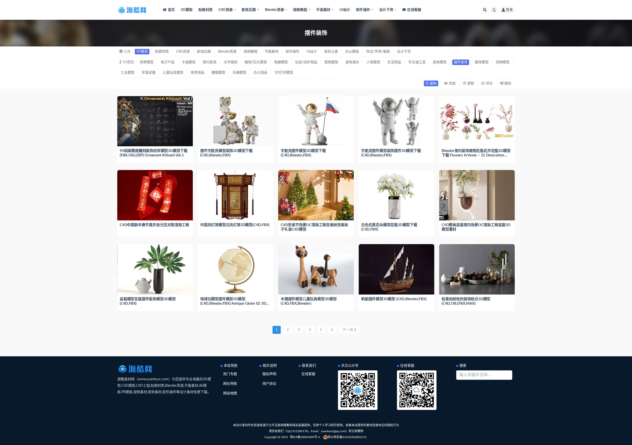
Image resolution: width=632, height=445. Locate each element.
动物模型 (503, 62)
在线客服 (414, 10)
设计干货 (404, 51)
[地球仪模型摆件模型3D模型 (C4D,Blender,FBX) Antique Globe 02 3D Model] (235, 269)
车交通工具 (417, 62)
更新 (470, 83)
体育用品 (197, 72)
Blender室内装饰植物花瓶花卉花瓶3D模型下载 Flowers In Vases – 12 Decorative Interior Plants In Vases (476, 155)
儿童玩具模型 (173, 72)
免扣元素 (331, 51)
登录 (509, 10)
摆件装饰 (461, 62)
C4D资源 (183, 51)
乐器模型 (239, 72)
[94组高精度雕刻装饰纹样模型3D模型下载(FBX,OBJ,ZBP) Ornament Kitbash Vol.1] (155, 121)
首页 (171, 10)
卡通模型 (189, 62)
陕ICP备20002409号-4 (305, 437)
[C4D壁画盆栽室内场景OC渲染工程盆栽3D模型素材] (477, 195)
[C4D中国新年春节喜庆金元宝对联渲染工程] (155, 195)
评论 (489, 83)
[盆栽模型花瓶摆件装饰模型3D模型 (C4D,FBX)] (155, 269)
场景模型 (147, 62)
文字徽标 (230, 62)
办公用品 (260, 72)
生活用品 (394, 62)
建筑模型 (331, 62)
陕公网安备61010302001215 (347, 437)
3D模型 (187, 10)
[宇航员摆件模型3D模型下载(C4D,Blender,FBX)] (316, 121)
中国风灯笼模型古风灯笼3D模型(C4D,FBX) (234, 225)
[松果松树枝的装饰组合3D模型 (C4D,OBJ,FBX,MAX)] (477, 269)
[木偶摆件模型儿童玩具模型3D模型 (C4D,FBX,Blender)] (316, 269)
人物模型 (373, 62)
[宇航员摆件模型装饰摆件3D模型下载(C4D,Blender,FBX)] (396, 121)
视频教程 (250, 51)
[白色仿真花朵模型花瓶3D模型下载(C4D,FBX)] (396, 195)
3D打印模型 (284, 72)
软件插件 (292, 51)
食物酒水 (352, 62)
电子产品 (168, 62)
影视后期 (204, 51)
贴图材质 (205, 10)
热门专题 (230, 374)
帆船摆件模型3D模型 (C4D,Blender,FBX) (393, 299)
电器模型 (281, 62)
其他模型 (440, 62)
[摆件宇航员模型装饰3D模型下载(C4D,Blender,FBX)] (235, 121)
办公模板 (352, 51)
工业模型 (128, 72)
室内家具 (210, 62)
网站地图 (230, 393)
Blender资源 (227, 51)
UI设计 (344, 10)
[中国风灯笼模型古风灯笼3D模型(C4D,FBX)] (235, 195)
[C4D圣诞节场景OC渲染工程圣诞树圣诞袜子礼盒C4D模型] (316, 195)
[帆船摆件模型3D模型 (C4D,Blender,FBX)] (396, 269)
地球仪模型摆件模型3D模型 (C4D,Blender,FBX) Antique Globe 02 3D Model (233, 303)
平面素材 (271, 51)
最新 (433, 83)
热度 (452, 83)
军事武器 (149, 72)
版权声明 (269, 374)
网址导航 (230, 383)
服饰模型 (482, 62)
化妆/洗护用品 (306, 62)
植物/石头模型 (256, 62)
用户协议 (269, 383)
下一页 (348, 330)
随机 (507, 83)
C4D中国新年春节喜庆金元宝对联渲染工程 (154, 225)
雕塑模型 (218, 72)
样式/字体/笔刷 (378, 51)
